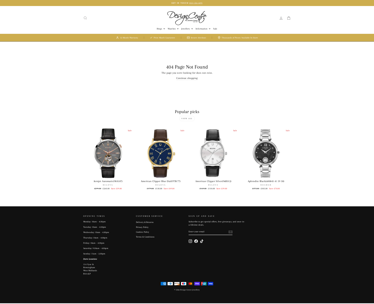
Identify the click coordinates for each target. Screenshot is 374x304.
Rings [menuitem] (159, 28)
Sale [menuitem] (215, 28)
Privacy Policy (142, 227)
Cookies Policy (142, 232)
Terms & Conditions (145, 237)
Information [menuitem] (202, 28)
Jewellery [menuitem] (185, 28)
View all (187, 118)
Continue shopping (187, 78)
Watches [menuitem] (172, 28)
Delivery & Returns (145, 222)
